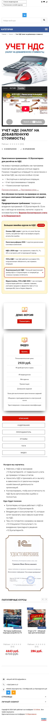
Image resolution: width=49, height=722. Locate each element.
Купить (25, 351)
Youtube (21, 88)
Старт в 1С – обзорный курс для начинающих (36, 632)
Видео (24, 453)
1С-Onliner (36, 709)
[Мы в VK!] (24, 15)
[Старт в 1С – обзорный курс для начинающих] (36, 618)
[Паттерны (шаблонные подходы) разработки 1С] (12, 618)
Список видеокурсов (11, 2)
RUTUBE (13, 88)
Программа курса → (29, 190)
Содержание (24, 425)
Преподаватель (23, 432)
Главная (5, 34)
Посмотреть (24, 321)
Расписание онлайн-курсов (13, 5)
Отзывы (23, 439)
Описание (23, 418)
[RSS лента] (14, 692)
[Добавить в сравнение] (15, 609)
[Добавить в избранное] (10, 609)
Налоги (12, 34)
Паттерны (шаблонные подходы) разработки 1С (12, 632)
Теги (23, 446)
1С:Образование (30, 714)
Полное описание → (11, 190)
